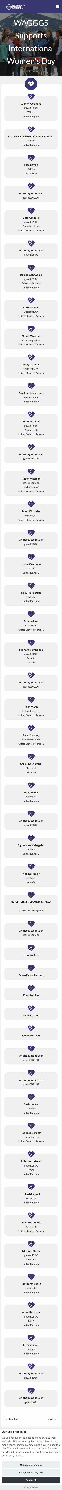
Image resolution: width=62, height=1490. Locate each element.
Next (51, 1419)
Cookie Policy (31, 1487)
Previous (12, 1419)
